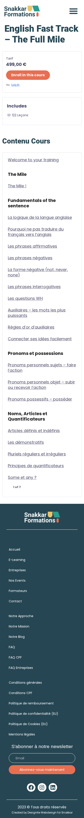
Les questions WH (25, 298)
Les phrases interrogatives (34, 286)
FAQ (12, 647)
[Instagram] (42, 787)
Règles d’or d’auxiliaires (31, 327)
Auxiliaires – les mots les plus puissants (37, 312)
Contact (15, 601)
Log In (15, 85)
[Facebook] (31, 787)
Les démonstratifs (26, 442)
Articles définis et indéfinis (34, 430)
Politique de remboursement (31, 703)
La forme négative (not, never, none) (38, 272)
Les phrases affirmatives (32, 246)
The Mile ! (17, 186)
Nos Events (17, 580)
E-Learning (17, 560)
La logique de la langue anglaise (40, 217)
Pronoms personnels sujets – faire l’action (42, 367)
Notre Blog (17, 636)
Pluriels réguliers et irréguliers (37, 454)
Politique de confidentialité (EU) (33, 713)
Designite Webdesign (42, 812)
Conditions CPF (20, 693)
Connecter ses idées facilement (40, 339)
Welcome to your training (33, 160)
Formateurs (18, 591)
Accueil (14, 549)
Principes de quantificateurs (36, 465)
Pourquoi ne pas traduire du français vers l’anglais (36, 231)
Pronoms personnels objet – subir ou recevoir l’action (41, 384)
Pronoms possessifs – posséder (40, 399)
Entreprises (17, 570)
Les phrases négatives (30, 258)
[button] (73, 11)
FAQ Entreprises (21, 668)
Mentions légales (22, 734)
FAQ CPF (15, 657)
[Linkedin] (53, 787)
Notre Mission (19, 626)
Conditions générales (25, 682)
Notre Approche (21, 616)
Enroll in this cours (28, 75)
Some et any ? (22, 477)
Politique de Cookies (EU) (28, 724)
